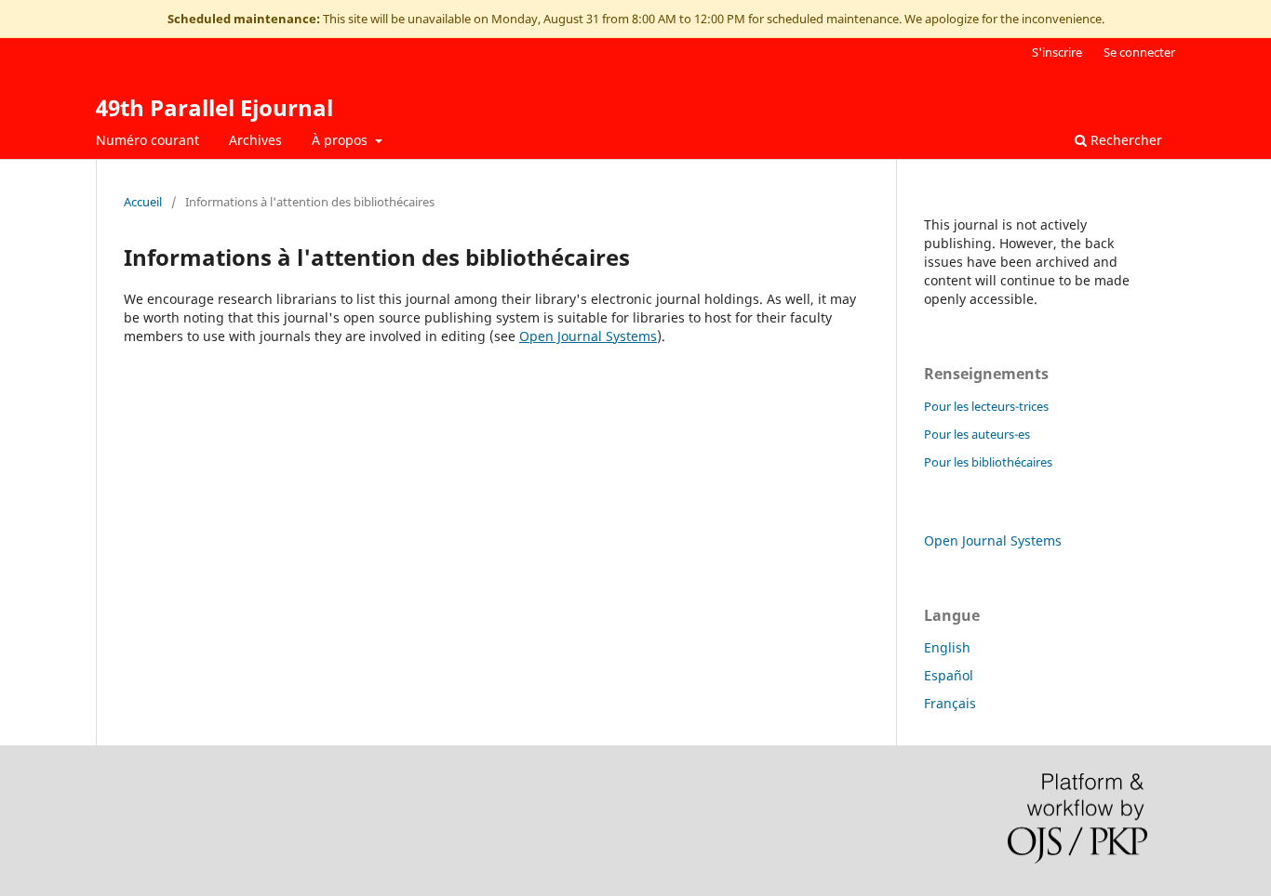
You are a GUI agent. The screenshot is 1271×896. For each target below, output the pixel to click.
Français (950, 703)
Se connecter (1139, 52)
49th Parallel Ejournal (214, 107)
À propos (341, 140)
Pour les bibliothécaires (988, 462)
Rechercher (1124, 140)
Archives (255, 140)
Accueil (143, 201)
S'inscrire (1057, 52)
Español (948, 675)
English (947, 647)
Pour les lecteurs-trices (986, 406)
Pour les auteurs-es (977, 434)
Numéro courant (147, 140)
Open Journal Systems (588, 336)
